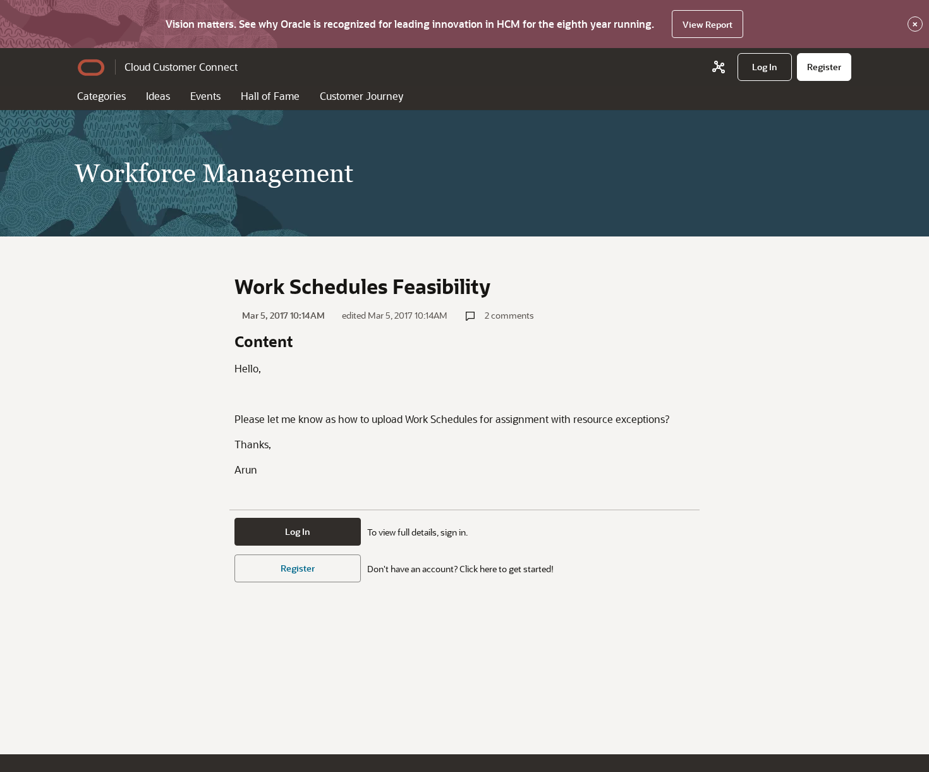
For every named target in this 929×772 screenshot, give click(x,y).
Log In (297, 531)
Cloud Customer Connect (181, 66)
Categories (101, 95)
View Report (707, 24)
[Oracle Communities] (718, 67)
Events (205, 95)
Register (298, 568)
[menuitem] (765, 67)
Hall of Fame (270, 95)
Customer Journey (361, 95)
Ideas (158, 95)
